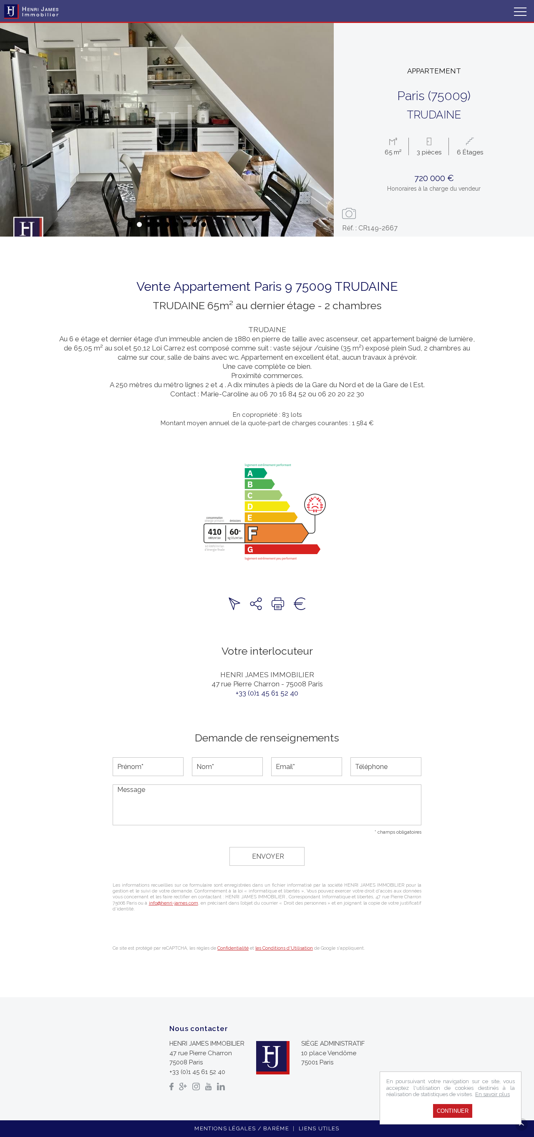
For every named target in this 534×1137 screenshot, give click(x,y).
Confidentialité (233, 948)
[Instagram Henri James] (196, 1086)
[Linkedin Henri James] (221, 1086)
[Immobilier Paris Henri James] (32, 11)
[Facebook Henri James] (171, 1086)
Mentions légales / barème (241, 1128)
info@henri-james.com (173, 903)
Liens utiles (319, 1128)
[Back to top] (521, 1124)
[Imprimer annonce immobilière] (278, 603)
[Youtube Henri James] (208, 1086)
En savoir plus (492, 1094)
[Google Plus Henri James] (183, 1086)
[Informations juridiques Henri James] (299, 603)
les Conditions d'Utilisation (284, 948)
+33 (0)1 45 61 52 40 (267, 693)
